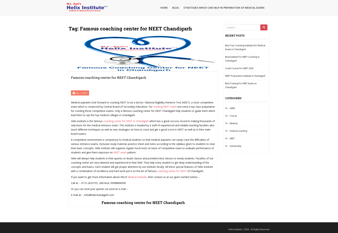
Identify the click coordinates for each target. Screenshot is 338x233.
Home (164, 7)
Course (233, 115)
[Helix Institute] (87, 4)
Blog (175, 7)
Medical (233, 123)
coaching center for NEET (172, 171)
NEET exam (120, 152)
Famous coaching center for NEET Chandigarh (108, 77)
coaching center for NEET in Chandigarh (126, 121)
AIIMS (232, 108)
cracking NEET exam (165, 106)
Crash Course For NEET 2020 (239, 68)
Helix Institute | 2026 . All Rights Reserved (248, 229)
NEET (232, 138)
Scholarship (235, 146)
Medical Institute (137, 177)
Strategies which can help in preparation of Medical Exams (223, 7)
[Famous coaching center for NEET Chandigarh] (143, 53)
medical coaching (238, 130)
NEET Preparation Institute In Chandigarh (245, 75)
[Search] (263, 27)
